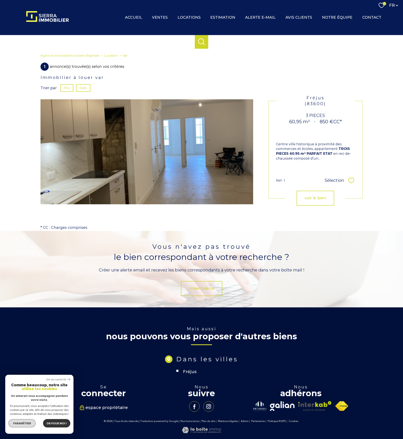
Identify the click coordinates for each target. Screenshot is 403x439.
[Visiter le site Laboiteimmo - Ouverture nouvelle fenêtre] (201, 432)
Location (111, 56)
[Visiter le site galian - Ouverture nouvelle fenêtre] (282, 406)
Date (83, 88)
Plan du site (208, 421)
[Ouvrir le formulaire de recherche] (201, 42)
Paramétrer (22, 423)
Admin (245, 421)
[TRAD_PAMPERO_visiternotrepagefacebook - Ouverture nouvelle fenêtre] (194, 406)
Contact (371, 17)
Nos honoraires (190, 421)
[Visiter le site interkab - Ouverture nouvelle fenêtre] (315, 406)
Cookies (293, 421)
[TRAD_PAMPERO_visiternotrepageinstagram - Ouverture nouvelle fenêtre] (208, 406)
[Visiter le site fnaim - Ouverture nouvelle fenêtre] (341, 406)
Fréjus (190, 371)
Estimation (222, 17)
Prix (67, 88)
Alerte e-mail (260, 17)
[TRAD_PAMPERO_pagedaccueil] (47, 20)
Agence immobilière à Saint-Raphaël (70, 56)
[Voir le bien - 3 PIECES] (147, 151)
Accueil (133, 17)
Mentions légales (228, 421)
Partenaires (258, 421)
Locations (189, 17)
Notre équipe (337, 17)
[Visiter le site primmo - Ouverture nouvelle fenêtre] (259, 406)
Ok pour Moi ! (57, 423)
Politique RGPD (277, 421)
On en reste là (56, 379)
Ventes (160, 17)
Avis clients (298, 17)
